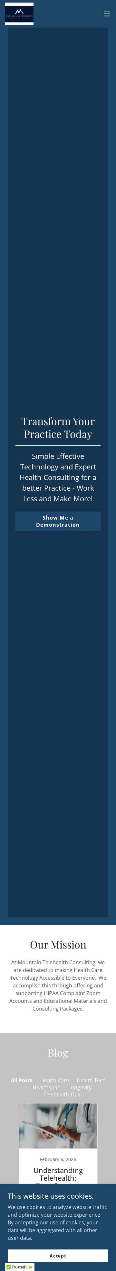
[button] (107, 13)
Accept (58, 1256)
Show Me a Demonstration (58, 521)
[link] (19, 14)
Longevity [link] (80, 1087)
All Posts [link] (22, 1080)
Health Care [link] (54, 1080)
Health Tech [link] (91, 1080)
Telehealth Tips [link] (62, 1094)
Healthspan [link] (47, 1087)
